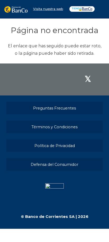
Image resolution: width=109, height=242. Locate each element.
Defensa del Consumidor (54, 164)
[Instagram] (43, 79)
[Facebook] (21, 79)
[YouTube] (66, 79)
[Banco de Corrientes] (48, 11)
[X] (88, 79)
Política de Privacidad (54, 145)
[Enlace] (16, 9)
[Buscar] (101, 9)
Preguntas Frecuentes (54, 108)
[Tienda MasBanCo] (82, 11)
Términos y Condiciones (54, 127)
